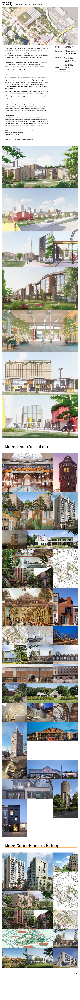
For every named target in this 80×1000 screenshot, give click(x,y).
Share (63, 5)
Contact (68, 5)
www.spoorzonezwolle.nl (28, 139)
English (73, 5)
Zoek (77, 5)
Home (59, 5)
